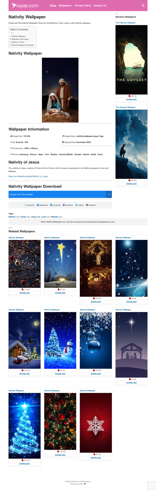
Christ (23, 216)
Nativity (55, 216)
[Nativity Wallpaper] (60, 89)
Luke (44, 216)
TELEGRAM (56, 205)
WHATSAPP (30, 205)
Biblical (12, 216)
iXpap (53, 5)
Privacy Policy (83, 5)
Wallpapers (65, 5)
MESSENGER (43, 205)
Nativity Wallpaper (19, 36)
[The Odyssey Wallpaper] (132, 60)
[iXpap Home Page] (25, 5)
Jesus (34, 216)
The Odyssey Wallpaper (126, 22)
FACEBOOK (69, 205)
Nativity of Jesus (18, 42)
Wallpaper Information (20, 39)
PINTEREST (92, 205)
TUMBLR (81, 205)
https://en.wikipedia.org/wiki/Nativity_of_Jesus (28, 176)
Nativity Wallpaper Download (23, 45)
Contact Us (100, 5)
